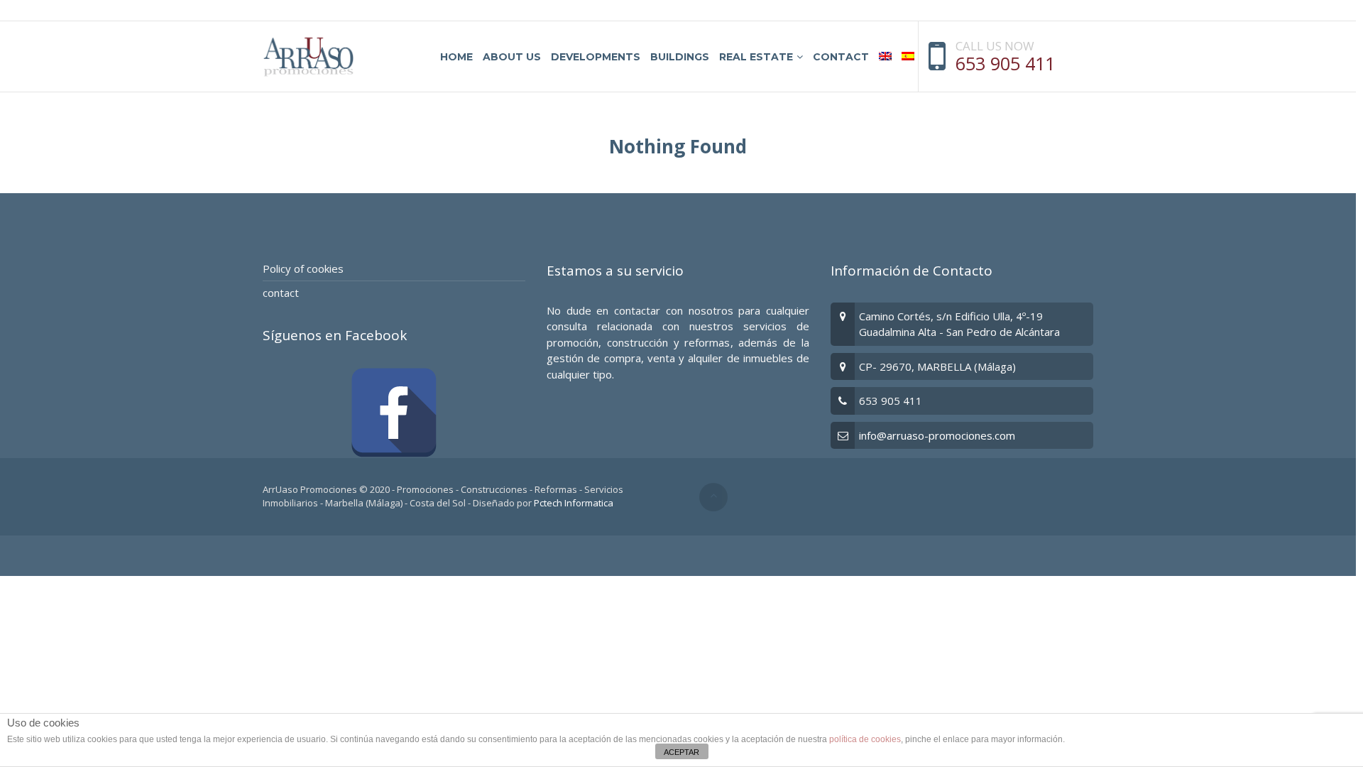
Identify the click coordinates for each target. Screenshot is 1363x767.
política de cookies (865, 739)
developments (595, 56)
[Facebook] (394, 412)
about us (512, 56)
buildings (679, 56)
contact (841, 56)
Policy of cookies (303, 268)
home (456, 56)
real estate (756, 56)
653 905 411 (1005, 63)
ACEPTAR (681, 752)
